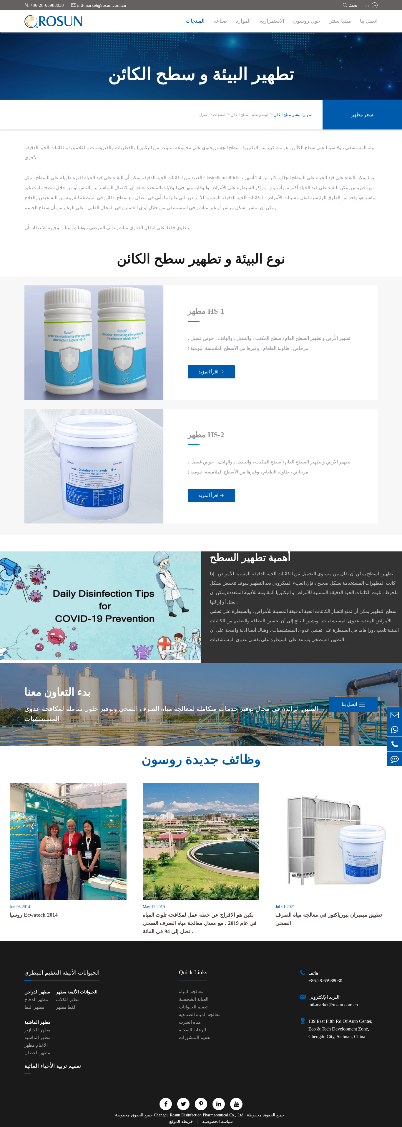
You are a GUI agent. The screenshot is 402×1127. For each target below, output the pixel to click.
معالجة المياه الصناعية (199, 1014)
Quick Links (193, 972)
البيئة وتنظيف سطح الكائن (250, 115)
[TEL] (394, 744)
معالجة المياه (191, 991)
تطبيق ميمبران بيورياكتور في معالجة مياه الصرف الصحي (328, 919)
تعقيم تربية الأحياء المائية (52, 1066)
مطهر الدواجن (37, 992)
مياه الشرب (190, 1022)
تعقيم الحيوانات (193, 1007)
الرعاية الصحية (192, 1030)
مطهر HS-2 (206, 434)
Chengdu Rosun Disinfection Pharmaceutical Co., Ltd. (199, 1115)
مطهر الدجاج (36, 999)
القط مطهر (66, 1007)
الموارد (243, 21)
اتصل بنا (369, 21)
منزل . (204, 115)
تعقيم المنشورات (194, 1037)
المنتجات (195, 21)
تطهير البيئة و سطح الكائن (293, 115)
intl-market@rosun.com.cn (98, 5)
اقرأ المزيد (211, 371)
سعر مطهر (362, 114)
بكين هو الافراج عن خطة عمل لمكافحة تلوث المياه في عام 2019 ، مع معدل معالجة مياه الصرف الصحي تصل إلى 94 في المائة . (200, 923)
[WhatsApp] (394, 729)
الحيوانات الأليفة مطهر (76, 992)
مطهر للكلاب (67, 999)
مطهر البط (34, 1007)
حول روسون (306, 21)
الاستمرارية (272, 21)
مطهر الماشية (37, 1022)
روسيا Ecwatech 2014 (34, 915)
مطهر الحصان (37, 1052)
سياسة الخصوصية (217, 1121)
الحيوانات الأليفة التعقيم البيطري (61, 973)
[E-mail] (394, 714)
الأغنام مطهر (36, 1045)
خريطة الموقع (181, 1121)
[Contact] (394, 759)
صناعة (220, 21)
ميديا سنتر (340, 21)
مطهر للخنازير (37, 1030)
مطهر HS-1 (206, 311)
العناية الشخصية (193, 999)
